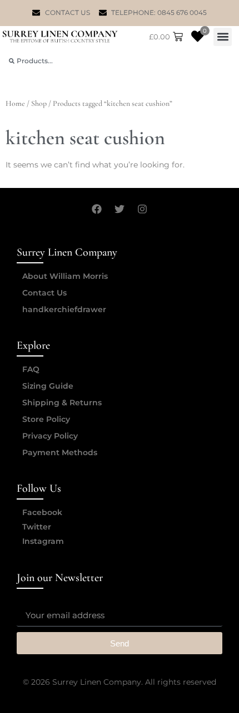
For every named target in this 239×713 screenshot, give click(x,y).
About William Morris (65, 276)
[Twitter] (119, 209)
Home (15, 103)
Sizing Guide (47, 386)
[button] (222, 37)
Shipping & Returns (62, 403)
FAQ (30, 369)
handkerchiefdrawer (64, 309)
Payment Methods (59, 452)
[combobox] (119, 61)
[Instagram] (142, 209)
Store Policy (46, 419)
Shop (39, 103)
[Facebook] (97, 209)
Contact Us (44, 293)
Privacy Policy (50, 436)
